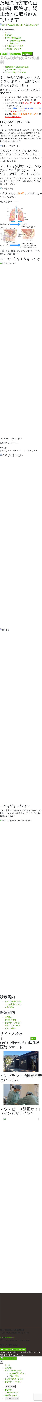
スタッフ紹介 (10, 1028)
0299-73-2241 (8, 1337)
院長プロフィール (12, 1025)
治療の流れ (14, 43)
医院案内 (8, 35)
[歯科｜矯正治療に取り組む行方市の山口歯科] (19, 24)
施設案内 (8, 1017)
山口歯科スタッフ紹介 (14, 46)
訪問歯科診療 (10, 1020)
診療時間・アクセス (13, 49)
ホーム (7, 32)
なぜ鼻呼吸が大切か (17, 40)
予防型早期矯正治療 (13, 38)
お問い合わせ (19, 1349)
